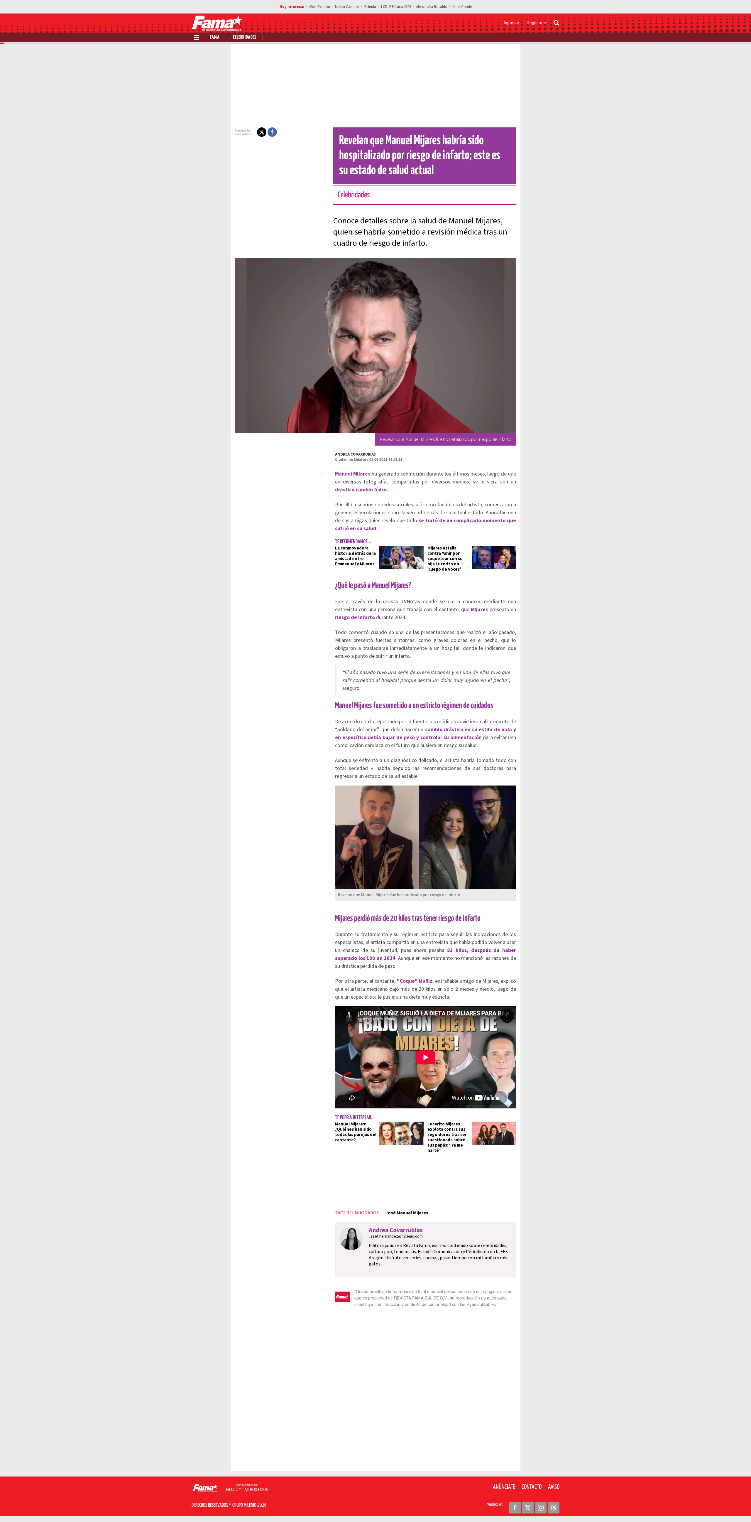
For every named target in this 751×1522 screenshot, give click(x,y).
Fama (215, 37)
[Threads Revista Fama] (553, 1507)
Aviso (553, 1487)
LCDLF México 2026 (396, 6)
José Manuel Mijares (406, 1213)
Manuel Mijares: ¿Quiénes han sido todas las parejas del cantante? (355, 1132)
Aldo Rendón (319, 6)
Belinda (370, 6)
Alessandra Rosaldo (431, 6)
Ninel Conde (462, 6)
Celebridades (244, 37)
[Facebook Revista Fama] (515, 1507)
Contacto (532, 1487)
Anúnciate (504, 1487)
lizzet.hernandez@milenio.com (396, 1236)
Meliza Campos (347, 6)
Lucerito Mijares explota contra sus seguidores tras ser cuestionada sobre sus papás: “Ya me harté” (447, 1137)
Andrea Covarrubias (355, 454)
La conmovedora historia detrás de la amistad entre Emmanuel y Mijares (355, 556)
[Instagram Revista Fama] (541, 1507)
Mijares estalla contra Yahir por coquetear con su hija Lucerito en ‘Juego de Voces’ (445, 558)
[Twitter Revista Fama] (528, 1507)
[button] (261, 132)
